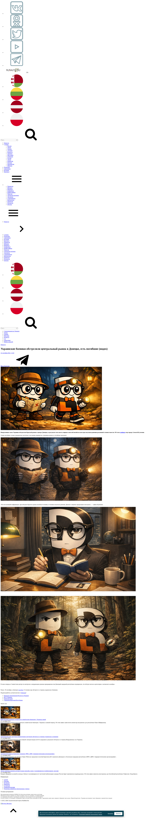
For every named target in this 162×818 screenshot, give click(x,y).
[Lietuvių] (16, 99)
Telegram (23, 693)
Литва (9, 147)
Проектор (10, 201)
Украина (9, 153)
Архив (6, 779)
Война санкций (8, 342)
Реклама (6, 781)
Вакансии (7, 784)
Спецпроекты (11, 198)
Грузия (9, 158)
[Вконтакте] (16, 13)
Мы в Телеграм (5, 366)
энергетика (7, 340)
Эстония (9, 150)
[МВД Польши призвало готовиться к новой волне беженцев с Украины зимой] (10, 718)
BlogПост (10, 189)
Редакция (6, 782)
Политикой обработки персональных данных (90, 814)
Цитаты (9, 204)
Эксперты (10, 197)
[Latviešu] (16, 112)
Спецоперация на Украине (11, 331)
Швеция (9, 165)
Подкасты (10, 203)
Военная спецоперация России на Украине (16, 695)
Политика (7, 167)
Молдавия (10, 155)
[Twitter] (16, 39)
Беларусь (10, 152)
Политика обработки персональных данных (16, 788)
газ (5, 339)
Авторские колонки (13, 195)
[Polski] (16, 125)
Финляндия (10, 164)
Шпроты (9, 188)
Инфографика (11, 192)
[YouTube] (16, 52)
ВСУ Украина (8, 697)
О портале (7, 785)
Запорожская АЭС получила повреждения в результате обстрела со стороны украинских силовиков (29, 736)
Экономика (7, 169)
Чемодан (9, 194)
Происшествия (8, 698)
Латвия (9, 149)
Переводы (10, 186)
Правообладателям (9, 787)
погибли (20, 690)
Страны (6, 144)
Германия (10, 156)
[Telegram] (16, 65)
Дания (9, 159)
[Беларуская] (16, 86)
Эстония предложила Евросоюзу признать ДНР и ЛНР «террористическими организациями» (28, 753)
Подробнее (110, 813)
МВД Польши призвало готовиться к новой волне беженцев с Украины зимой (23, 719)
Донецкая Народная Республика (13, 700)
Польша (9, 162)
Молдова (6, 335)
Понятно (118, 813)
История (6, 170)
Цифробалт (10, 191)
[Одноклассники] (16, 26)
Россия (9, 146)
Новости (6, 143)
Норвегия (10, 161)
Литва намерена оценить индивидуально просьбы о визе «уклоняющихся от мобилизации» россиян (30, 771)
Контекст (6, 172)
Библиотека (10, 200)
